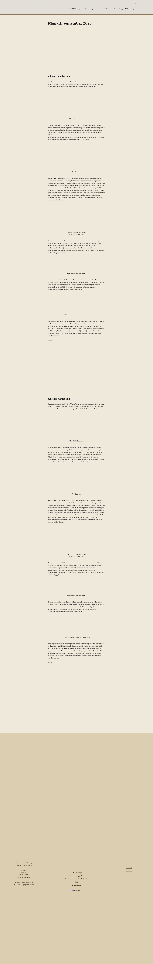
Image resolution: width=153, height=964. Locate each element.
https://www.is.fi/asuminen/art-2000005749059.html (64, 197)
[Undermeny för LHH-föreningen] (82, 8)
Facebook (129, 868)
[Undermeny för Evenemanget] (95, 8)
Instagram (129, 871)
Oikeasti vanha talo (59, 76)
